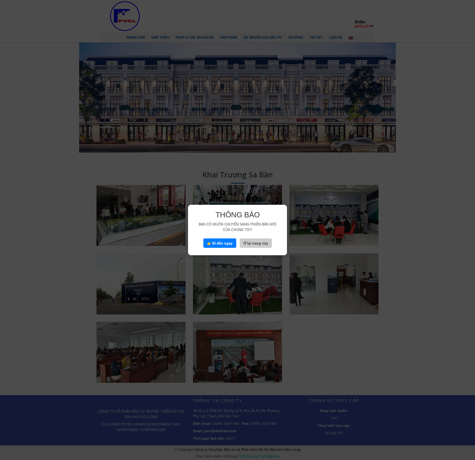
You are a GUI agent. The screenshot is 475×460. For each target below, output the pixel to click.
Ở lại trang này (255, 243)
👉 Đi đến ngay (220, 243)
